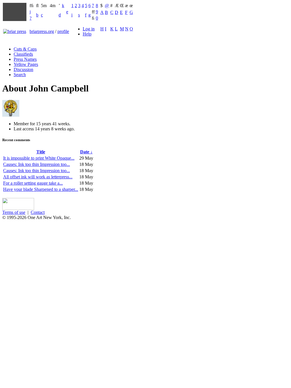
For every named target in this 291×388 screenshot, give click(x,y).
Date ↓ (86, 151)
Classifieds (23, 54)
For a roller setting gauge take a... (33, 183)
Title (40, 151)
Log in (89, 28)
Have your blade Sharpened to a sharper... (40, 189)
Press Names (25, 59)
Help (87, 34)
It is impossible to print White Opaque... (38, 158)
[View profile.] (10, 115)
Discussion (23, 69)
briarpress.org (42, 31)
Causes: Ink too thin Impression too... (36, 164)
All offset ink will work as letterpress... (37, 176)
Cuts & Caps (25, 49)
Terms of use (13, 212)
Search (20, 74)
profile (63, 31)
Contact (38, 212)
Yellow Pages (26, 64)
